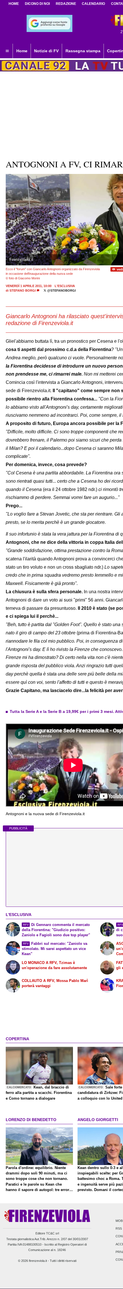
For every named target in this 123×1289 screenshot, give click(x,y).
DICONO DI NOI (37, 3)
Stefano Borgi (22, 290)
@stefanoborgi (61, 290)
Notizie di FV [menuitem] (46, 51)
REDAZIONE (66, 3)
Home (14, 3)
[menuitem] (7, 51)
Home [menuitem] (21, 51)
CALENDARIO (93, 3)
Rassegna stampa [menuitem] (83, 51)
